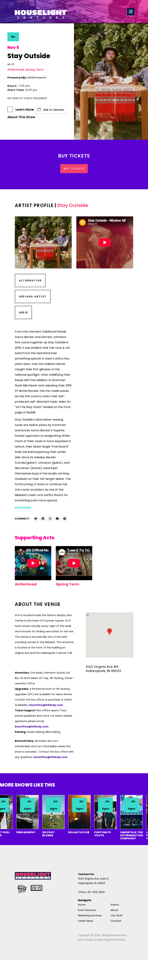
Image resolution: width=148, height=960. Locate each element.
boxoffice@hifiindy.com (31, 726)
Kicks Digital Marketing (111, 940)
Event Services (87, 910)
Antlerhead (15, 70)
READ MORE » (23, 507)
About (114, 910)
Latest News (85, 921)
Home (82, 904)
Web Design (85, 940)
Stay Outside (72, 205)
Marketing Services (90, 915)
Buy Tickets (74, 168)
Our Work (116, 915)
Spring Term (34, 70)
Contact (116, 921)
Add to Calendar (53, 109)
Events (115, 904)
